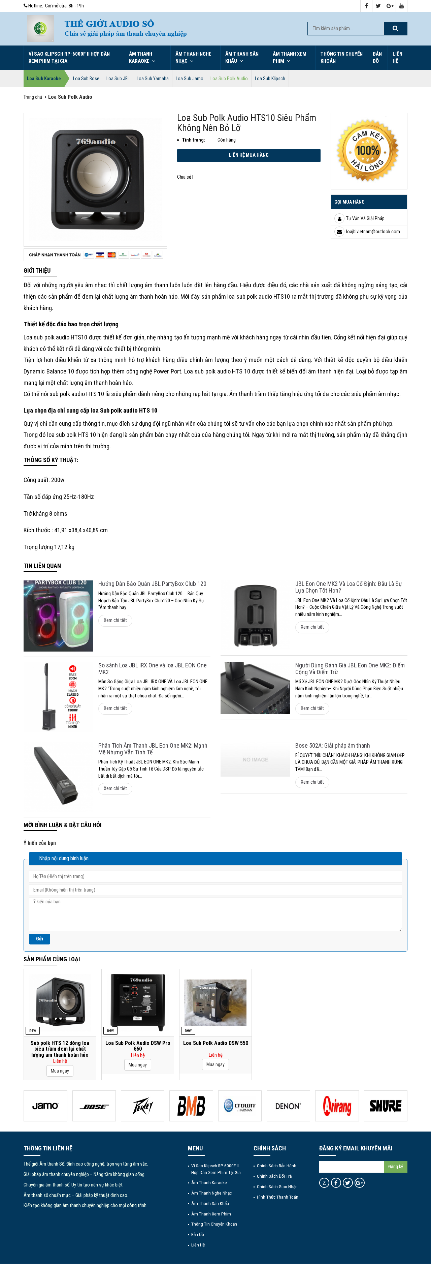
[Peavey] (142, 1106)
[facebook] (366, 6)
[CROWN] (240, 1106)
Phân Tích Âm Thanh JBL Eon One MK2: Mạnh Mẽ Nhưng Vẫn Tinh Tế (152, 749)
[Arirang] (337, 1106)
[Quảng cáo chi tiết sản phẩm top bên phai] (369, 151)
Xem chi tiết (115, 620)
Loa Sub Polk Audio (229, 78)
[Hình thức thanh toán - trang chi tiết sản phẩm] (95, 254)
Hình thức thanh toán (277, 1197)
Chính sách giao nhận (277, 1186)
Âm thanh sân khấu (242, 57)
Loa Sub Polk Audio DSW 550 (215, 1043)
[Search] (395, 28)
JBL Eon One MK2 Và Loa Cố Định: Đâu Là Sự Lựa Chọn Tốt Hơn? (348, 587)
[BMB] (191, 1106)
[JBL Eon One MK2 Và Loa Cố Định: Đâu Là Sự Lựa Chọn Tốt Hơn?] (255, 615)
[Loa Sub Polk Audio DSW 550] (215, 1003)
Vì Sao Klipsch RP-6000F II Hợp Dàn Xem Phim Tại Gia (69, 57)
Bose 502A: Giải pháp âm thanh (332, 745)
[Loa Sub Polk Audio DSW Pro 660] (138, 1002)
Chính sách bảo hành (276, 1165)
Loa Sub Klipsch (270, 78)
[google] (390, 6)
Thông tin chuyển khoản (342, 57)
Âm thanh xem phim (289, 57)
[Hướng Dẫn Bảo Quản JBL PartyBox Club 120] (58, 616)
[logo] (40, 28)
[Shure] (385, 1106)
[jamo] (45, 1106)
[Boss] (94, 1106)
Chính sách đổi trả (274, 1176)
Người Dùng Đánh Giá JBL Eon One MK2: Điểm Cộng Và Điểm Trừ (350, 668)
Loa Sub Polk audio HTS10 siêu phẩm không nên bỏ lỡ (246, 123)
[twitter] (378, 6)
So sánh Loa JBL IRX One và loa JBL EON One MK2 (152, 668)
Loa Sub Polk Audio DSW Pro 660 (137, 1046)
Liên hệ (397, 57)
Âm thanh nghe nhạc (193, 57)
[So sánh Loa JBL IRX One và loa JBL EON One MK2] (58, 697)
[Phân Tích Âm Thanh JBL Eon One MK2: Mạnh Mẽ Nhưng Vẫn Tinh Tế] (58, 777)
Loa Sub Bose (86, 78)
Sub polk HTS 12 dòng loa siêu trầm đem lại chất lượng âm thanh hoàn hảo (60, 1049)
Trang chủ (33, 97)
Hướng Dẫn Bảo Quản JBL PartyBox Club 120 (152, 583)
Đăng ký (395, 1166)
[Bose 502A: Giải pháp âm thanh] (255, 759)
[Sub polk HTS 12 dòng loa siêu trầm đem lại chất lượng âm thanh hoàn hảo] (60, 1002)
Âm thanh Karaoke (140, 57)
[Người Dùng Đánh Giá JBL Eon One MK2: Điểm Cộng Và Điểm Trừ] (255, 688)
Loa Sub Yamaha (153, 78)
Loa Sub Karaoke (44, 78)
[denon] (288, 1106)
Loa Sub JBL (118, 78)
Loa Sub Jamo (189, 78)
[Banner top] (178, 28)
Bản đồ (377, 57)
